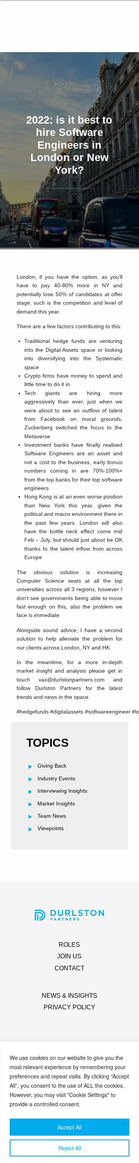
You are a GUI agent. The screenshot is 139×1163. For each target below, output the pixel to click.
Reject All (69, 1148)
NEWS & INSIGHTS (69, 995)
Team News (51, 816)
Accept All (69, 1127)
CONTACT (69, 968)
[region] (69, 1102)
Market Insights (56, 803)
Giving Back (51, 766)
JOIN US (69, 956)
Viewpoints (50, 828)
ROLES (69, 944)
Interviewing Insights (62, 791)
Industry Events (56, 778)
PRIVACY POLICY (69, 1007)
